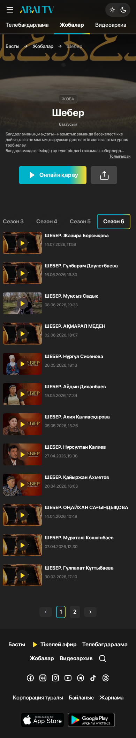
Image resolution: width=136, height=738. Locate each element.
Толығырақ (119, 156)
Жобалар (72, 25)
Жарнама (111, 697)
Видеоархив (110, 25)
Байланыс (81, 697)
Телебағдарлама (27, 25)
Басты (12, 46)
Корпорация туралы (38, 697)
